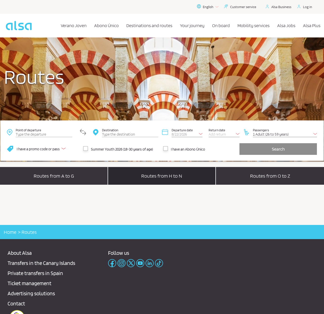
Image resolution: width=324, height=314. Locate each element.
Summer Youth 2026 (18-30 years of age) (122, 149)
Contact (16, 303)
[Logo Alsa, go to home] (19, 25)
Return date (217, 130)
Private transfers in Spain (35, 273)
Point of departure (28, 130)
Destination (110, 130)
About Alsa (20, 253)
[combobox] (44, 132)
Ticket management (29, 283)
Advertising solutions (31, 293)
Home (10, 232)
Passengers (261, 130)
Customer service (243, 7)
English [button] (208, 7)
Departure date (182, 130)
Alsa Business (281, 7)
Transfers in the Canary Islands (41, 263)
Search (278, 149)
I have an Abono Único (188, 149)
